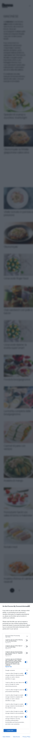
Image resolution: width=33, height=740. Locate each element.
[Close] (29, 606)
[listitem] (16, 636)
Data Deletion (6, 736)
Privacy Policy (26, 736)
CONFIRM (10, 730)
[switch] (26, 640)
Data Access (16, 736)
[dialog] (16, 671)
